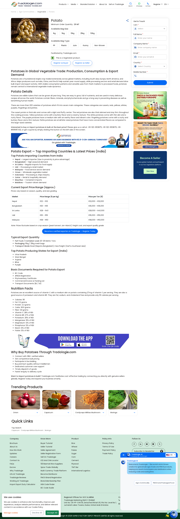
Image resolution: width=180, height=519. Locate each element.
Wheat (74, 446)
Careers (13, 457)
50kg (92, 33)
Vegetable (41, 12)
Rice (73, 443)
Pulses (74, 450)
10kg (72, 33)
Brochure (14, 443)
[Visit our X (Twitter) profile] (159, 444)
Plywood (75, 464)
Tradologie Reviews (18, 477)
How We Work (15, 450)
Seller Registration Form (51, 453)
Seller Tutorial (46, 446)
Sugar (74, 453)
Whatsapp (139, 6)
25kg (82, 33)
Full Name (138, 34)
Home (13, 12)
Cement (75, 460)
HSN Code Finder (48, 484)
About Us (13, 446)
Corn (74, 457)
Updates (13, 453)
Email (136, 53)
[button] (130, 4)
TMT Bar (75, 467)
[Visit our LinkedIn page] (140, 444)
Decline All (37, 512)
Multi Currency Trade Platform (54, 470)
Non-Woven (100, 45)
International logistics (81, 470)
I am (136, 25)
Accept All (52, 512)
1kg (54, 33)
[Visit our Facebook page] (134, 444)
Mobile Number (140, 72)
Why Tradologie (16, 470)
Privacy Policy (108, 443)
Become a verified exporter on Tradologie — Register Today (70, 231)
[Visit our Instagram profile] (153, 444)
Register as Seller (82, 63)
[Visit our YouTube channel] (147, 444)
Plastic (64, 45)
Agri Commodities (26, 12)
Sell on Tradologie (48, 457)
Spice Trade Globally (49, 467)
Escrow (13, 467)
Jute (75, 45)
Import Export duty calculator (22, 484)
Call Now (147, 6)
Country (137, 62)
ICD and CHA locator (49, 460)
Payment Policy (109, 450)
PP (54, 45)
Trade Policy (107, 453)
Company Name (141, 43)
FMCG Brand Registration (51, 477)
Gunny (85, 45)
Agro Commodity (142, 483)
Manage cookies (11, 513)
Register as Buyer (61, 63)
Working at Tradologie (19, 481)
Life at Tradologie (17, 474)
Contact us (14, 460)
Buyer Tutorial (46, 443)
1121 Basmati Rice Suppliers (52, 464)
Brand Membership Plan (51, 481)
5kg (63, 33)
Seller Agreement (48, 450)
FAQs (12, 464)
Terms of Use (108, 446)
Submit (150, 82)
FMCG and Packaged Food (163, 483)
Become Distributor (49, 474)
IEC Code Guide (47, 488)
